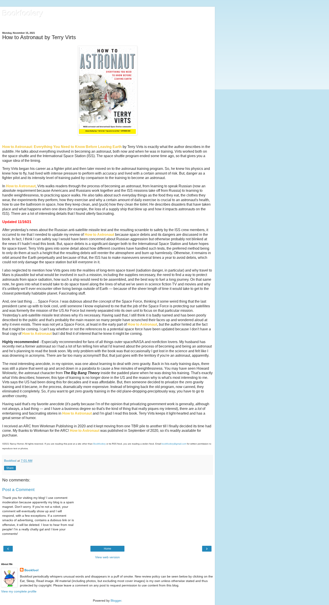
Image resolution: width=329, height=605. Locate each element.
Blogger (116, 600)
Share (10, 468)
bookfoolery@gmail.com (174, 444)
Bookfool (31, 570)
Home (107, 548)
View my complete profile (18, 591)
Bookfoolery (22, 13)
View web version (107, 557)
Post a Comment (18, 489)
